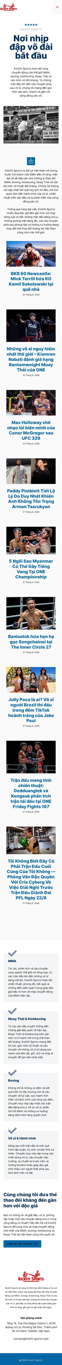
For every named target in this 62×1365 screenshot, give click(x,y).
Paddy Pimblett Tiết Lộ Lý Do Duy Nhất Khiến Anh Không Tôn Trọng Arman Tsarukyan (31, 498)
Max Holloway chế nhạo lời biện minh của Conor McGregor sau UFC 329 (31, 430)
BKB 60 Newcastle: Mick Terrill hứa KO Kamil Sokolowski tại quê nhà (31, 281)
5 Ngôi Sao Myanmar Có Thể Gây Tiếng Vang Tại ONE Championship (31, 568)
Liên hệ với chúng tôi (22, 1244)
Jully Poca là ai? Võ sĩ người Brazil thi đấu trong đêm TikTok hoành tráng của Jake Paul (31, 710)
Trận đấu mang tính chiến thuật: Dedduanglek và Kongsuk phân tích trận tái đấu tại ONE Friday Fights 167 (31, 793)
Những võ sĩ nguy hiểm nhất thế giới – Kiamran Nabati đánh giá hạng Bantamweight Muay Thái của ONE (31, 359)
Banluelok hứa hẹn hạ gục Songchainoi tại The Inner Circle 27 (31, 641)
